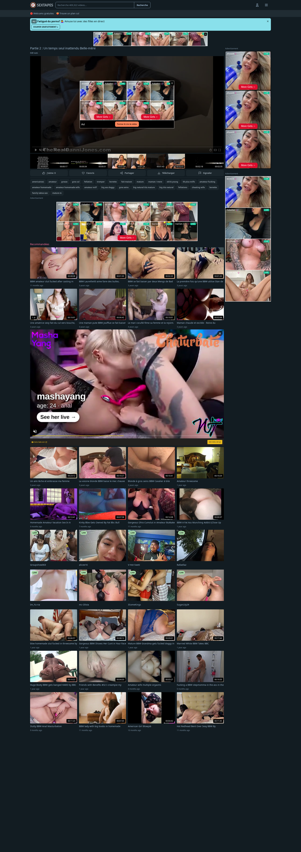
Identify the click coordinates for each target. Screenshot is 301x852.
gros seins (124, 187)
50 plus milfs (189, 181)
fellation (88, 181)
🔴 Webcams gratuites (42, 13)
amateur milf (90, 187)
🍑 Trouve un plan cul (67, 13)
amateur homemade (41, 187)
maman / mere (155, 181)
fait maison (126, 181)
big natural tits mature (144, 187)
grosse (64, 181)
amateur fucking (207, 181)
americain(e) (38, 181)
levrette (113, 181)
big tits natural (166, 187)
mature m (57, 193)
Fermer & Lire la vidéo (127, 124)
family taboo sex (40, 193)
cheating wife (198, 187)
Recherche (142, 5)
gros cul (75, 181)
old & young (172, 181)
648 (34, 53)
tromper (101, 181)
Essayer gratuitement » (45, 27)
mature (140, 181)
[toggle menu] (250, 5)
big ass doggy (107, 187)
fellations (182, 187)
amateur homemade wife (68, 187)
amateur (53, 181)
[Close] (267, 21)
